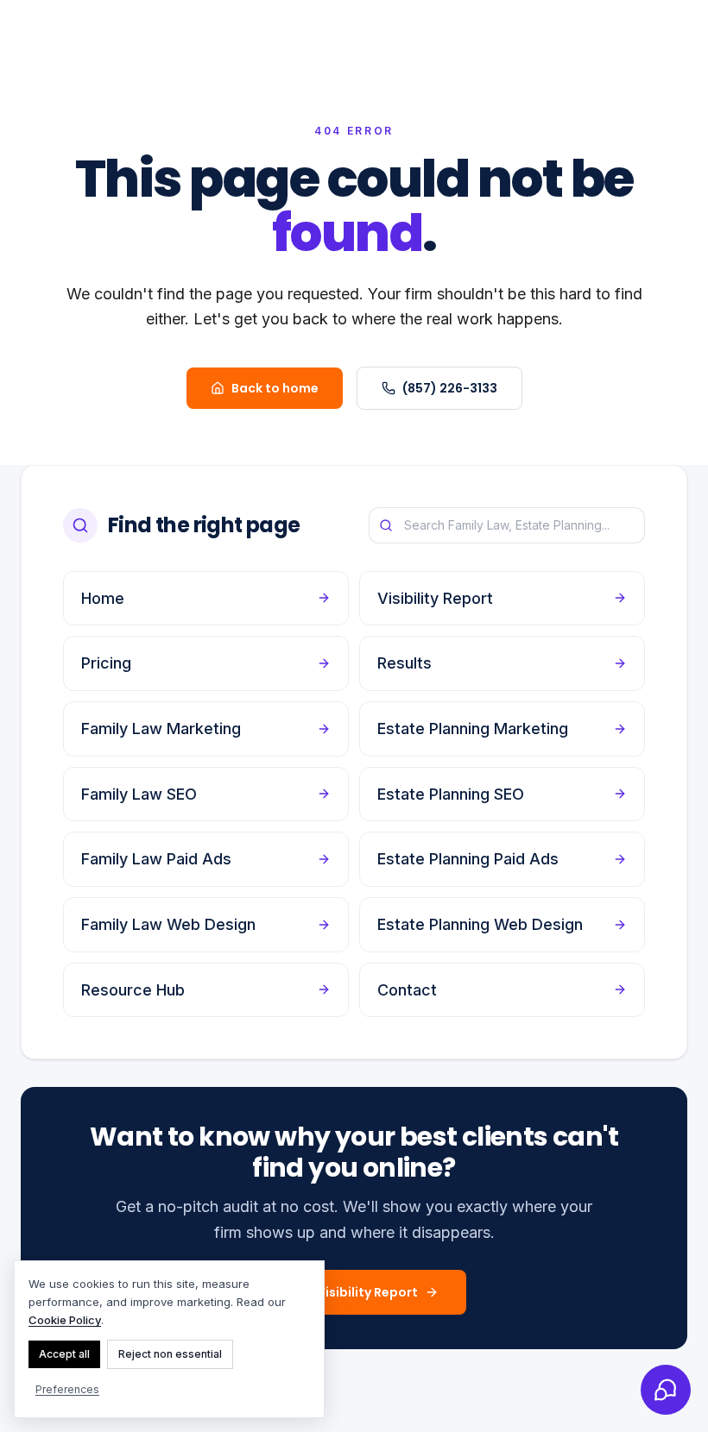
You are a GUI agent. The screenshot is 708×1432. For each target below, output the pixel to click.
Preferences (67, 1389)
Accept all (64, 1353)
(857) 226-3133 (449, 388)
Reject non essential (170, 1353)
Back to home (275, 388)
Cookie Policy (64, 1320)
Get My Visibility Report (343, 1292)
